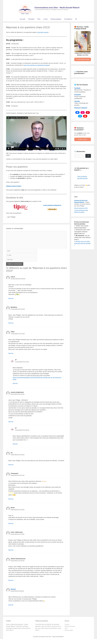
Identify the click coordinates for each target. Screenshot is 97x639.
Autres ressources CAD (81, 208)
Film (38, 19)
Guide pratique (56, 19)
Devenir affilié (69, 630)
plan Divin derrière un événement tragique (36, 65)
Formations (68, 19)
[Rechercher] (88, 156)
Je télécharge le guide (82, 59)
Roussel (13, 589)
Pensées (31, 19)
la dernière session (42, 32)
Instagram (77, 94)
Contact (67, 624)
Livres (45, 19)
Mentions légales (70, 626)
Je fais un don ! (82, 139)
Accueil (22, 19)
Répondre (10, 298)
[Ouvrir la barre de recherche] (76, 19)
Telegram (84, 108)
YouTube (77, 101)
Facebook (77, 88)
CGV (66, 628)
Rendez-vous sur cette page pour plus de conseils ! (82, 243)
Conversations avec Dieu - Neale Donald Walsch (57, 7)
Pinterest (77, 108)
